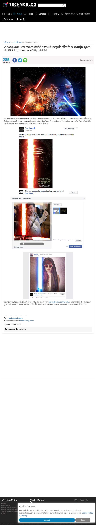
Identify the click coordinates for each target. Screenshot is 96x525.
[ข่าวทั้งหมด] (17, 14)
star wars (22, 329)
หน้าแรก (3, 503)
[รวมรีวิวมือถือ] (53, 14)
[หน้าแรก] (7, 14)
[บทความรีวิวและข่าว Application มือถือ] (68, 14)
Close (83, 520)
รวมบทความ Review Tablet (9, 509)
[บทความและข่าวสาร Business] (8, 19)
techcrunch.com (15, 318)
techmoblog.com (26, 321)
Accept (47, 520)
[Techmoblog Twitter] (20, 19)
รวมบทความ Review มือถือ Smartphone (13, 507)
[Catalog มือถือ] (41, 14)
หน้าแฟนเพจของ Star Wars (59, 302)
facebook (11, 329)
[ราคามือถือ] (28, 14)
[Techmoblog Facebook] (17, 19)
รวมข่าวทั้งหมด (5, 505)
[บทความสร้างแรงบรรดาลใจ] (84, 13)
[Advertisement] (48, 30)
